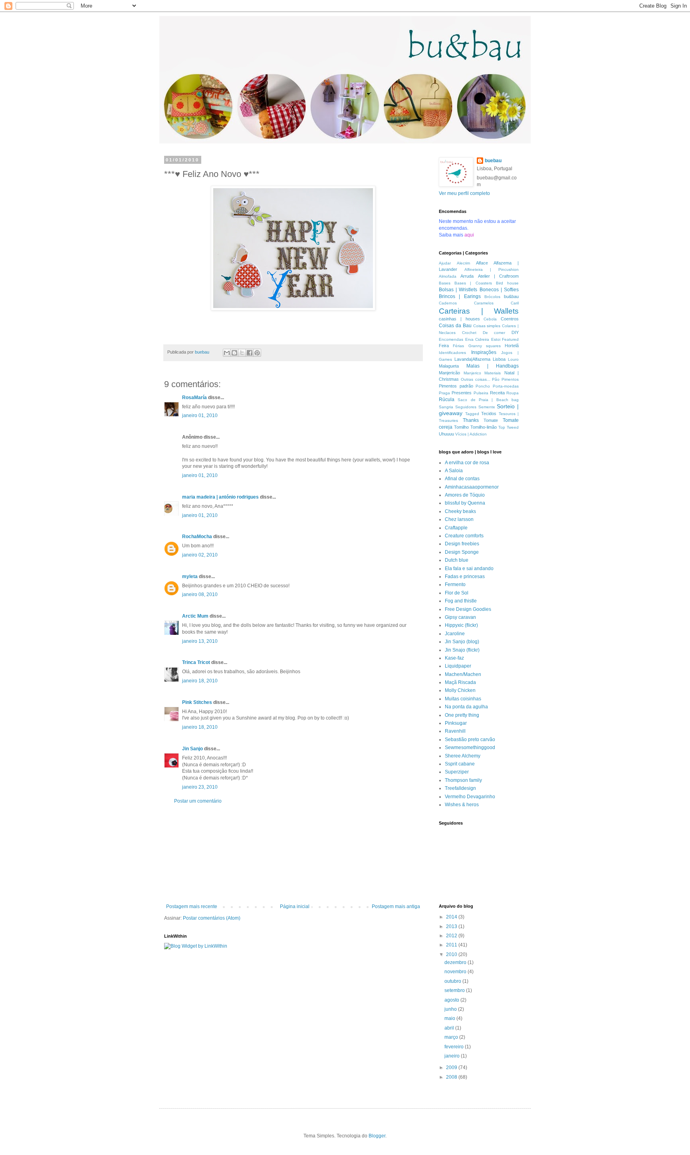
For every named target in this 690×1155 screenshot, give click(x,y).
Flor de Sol (456, 593)
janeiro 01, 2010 (200, 415)
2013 (452, 926)
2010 (452, 954)
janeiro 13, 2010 (200, 641)
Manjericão (449, 372)
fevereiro (454, 1047)
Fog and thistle (461, 601)
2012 (452, 935)
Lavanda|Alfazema (472, 359)
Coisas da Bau (455, 325)
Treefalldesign (460, 788)
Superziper (457, 772)
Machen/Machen (463, 674)
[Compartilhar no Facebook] (250, 353)
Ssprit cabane (460, 764)
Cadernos (448, 303)
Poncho (483, 386)
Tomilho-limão (483, 427)
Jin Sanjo (192, 748)
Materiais (492, 373)
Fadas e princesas (465, 576)
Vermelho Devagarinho (470, 796)
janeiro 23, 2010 (200, 787)
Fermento (455, 584)
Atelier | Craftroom (498, 276)
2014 (452, 917)
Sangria (446, 407)
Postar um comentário (198, 801)
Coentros (510, 318)
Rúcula (446, 399)
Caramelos (484, 303)
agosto (452, 1000)
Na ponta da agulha (466, 707)
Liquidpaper (458, 666)
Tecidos (488, 413)
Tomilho (461, 427)
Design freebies (462, 544)
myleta (190, 576)
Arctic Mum (195, 616)
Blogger (377, 1136)
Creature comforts (464, 536)
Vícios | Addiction (471, 434)
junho (451, 1009)
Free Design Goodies (468, 609)
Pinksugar (456, 723)
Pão (496, 379)
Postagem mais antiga (396, 906)
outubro (453, 981)
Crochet (469, 332)
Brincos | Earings (460, 296)
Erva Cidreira (477, 339)
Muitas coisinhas (463, 699)
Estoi (495, 339)
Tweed (513, 427)
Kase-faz (454, 658)
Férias (458, 346)
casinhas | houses (459, 318)
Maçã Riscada (460, 682)
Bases (444, 283)
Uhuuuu (446, 433)
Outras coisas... (475, 379)
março (451, 1037)
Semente (486, 407)
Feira (444, 345)
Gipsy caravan (460, 617)
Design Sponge (462, 552)
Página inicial (294, 906)
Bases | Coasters (473, 283)
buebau (493, 160)
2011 (452, 945)
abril (449, 1028)
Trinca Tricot (196, 662)
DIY (515, 332)
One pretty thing (462, 715)
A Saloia (454, 470)
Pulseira (481, 393)
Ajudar (445, 263)
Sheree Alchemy (462, 756)
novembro (456, 971)
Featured (510, 339)
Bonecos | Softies (499, 289)
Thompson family (463, 780)
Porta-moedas (506, 386)
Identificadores (452, 352)
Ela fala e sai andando (469, 568)
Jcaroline (455, 633)
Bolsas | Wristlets (458, 289)
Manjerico (472, 373)
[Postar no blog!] (234, 353)
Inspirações (483, 352)
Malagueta (449, 366)
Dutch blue (456, 560)
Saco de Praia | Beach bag (488, 400)
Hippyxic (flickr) (461, 625)
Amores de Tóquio (465, 495)
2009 (452, 1067)
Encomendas (451, 339)
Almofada (447, 276)
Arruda (467, 276)
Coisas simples (487, 326)
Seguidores (465, 407)
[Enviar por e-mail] (227, 353)
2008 (452, 1077)
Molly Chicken (460, 690)
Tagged (472, 414)
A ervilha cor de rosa (467, 462)
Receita (497, 392)
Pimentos (510, 379)
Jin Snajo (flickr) (462, 650)
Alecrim (463, 263)
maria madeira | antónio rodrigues (220, 497)
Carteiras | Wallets (479, 311)
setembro (455, 990)
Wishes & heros (462, 804)
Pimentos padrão (456, 386)
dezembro (456, 962)
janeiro (452, 1056)
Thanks (471, 420)
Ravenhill (455, 731)
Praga (444, 393)
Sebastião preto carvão (470, 739)
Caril (515, 303)
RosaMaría (194, 397)
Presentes (462, 392)
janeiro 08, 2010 (200, 594)
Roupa (512, 393)
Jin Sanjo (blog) (462, 641)
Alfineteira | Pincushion (491, 269)
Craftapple (456, 528)
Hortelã (512, 345)
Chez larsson (459, 519)
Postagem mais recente (191, 906)
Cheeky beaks (460, 511)
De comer (494, 332)
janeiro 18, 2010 (200, 681)
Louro (513, 359)
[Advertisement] (293, 854)
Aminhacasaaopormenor (472, 487)
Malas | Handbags (492, 366)
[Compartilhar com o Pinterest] (257, 353)
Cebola (490, 319)
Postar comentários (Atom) (211, 918)
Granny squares (484, 346)
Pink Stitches (197, 702)
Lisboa (499, 359)
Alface (482, 262)
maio (450, 1018)
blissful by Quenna (465, 503)
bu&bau (511, 296)
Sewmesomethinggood (470, 747)
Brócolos (492, 296)
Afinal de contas (462, 478)
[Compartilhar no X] (242, 353)
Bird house (507, 283)
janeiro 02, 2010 (200, 555)
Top (501, 427)
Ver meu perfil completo (464, 193)
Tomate (491, 420)
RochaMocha (197, 536)
